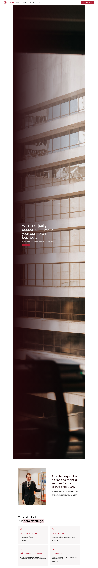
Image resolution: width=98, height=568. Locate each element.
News (38, 2)
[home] (9, 2)
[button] (18, 2)
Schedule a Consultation (87, 2)
